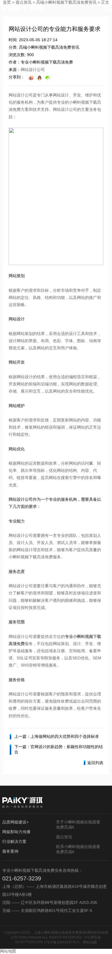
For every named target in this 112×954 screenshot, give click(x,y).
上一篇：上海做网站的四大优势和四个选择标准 (56, 736)
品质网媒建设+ (15, 822)
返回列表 (95, 762)
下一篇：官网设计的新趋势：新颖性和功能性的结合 (58, 749)
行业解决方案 (14, 841)
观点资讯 (64, 837)
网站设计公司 (33, 69)
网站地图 (90, 942)
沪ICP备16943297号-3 (61, 942)
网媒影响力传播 (16, 831)
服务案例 (10, 851)
